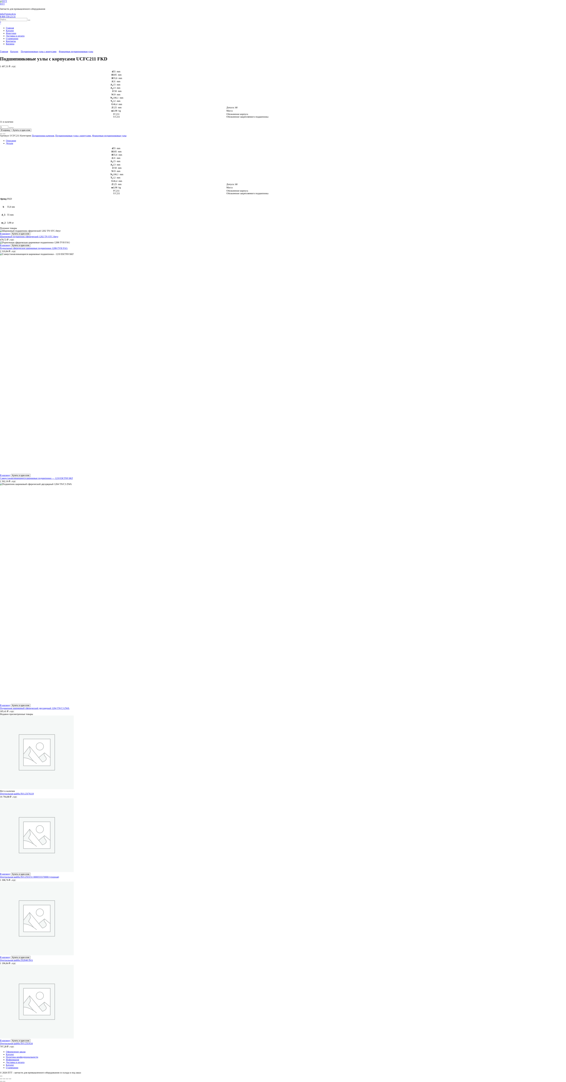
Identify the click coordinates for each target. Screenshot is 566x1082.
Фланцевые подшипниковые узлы (76, 51)
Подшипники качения (43, 135)
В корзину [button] (5, 233)
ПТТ (2, 4)
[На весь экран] (4, 1078)
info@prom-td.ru (8, 14)
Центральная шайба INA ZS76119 (17, 793)
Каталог (10, 30)
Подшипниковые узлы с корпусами (38, 51)
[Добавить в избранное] (1, 133)
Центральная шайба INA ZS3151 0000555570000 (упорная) (29, 877)
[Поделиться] (7, 1078)
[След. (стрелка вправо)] (4, 1081)
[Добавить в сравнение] (4, 133)
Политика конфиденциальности (22, 1057)
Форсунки (11, 33)
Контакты (11, 41)
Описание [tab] (11, 140)
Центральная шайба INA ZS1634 (16, 1043)
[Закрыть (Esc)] (10, 1078)
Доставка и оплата (15, 36)
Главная (10, 28)
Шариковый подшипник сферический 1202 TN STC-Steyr (29, 236)
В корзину (5, 130)
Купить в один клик (21, 130)
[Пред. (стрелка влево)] (1, 1081)
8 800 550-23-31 (8, 16)
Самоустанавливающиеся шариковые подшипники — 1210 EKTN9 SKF (36, 478)
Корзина (10, 44)
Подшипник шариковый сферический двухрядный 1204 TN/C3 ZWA (34, 708)
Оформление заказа (15, 1051)
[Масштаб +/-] (1, 1078)
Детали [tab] (9, 143)
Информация (12, 1059)
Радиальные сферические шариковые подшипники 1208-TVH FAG (34, 248)
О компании (12, 38)
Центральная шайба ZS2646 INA (16, 960)
